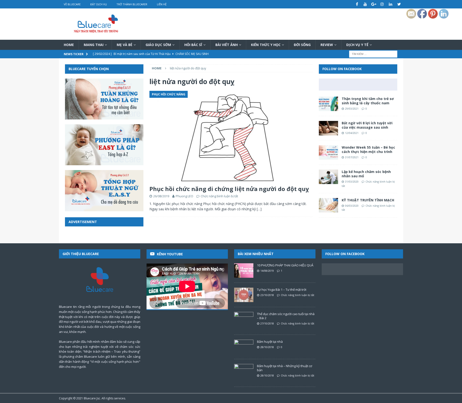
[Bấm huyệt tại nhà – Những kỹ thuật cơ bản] (243, 371)
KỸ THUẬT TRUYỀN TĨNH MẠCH (368, 200)
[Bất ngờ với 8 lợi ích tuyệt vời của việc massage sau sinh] (328, 128)
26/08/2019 (161, 196)
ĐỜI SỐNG (302, 44)
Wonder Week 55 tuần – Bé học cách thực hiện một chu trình (368, 149)
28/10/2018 (267, 347)
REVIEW (327, 44)
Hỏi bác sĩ (193, 44)
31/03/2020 (352, 181)
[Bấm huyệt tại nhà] (243, 347)
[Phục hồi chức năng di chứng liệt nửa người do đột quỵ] (231, 137)
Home (69, 44)
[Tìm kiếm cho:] (373, 54)
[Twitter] (399, 4)
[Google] (374, 4)
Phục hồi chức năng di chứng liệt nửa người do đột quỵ (229, 189)
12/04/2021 (352, 133)
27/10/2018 (267, 323)
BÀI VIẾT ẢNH (226, 44)
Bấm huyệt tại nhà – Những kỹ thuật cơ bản (284, 368)
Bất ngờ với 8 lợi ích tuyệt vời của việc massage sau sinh (367, 125)
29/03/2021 (352, 108)
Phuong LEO (184, 196)
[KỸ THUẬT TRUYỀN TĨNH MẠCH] (328, 205)
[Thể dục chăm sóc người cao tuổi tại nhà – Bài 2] (243, 319)
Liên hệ (162, 4)
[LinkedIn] (390, 4)
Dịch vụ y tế (357, 44)
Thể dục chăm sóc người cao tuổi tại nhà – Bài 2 (285, 316)
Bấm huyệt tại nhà (270, 341)
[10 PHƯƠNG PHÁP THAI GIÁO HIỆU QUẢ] (243, 270)
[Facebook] (357, 4)
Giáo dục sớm (158, 44)
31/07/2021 (352, 157)
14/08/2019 (267, 270)
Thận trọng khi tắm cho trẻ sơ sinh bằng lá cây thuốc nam (368, 100)
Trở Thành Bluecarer (131, 4)
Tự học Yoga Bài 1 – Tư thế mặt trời (281, 289)
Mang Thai (93, 44)
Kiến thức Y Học (266, 44)
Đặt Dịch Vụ (98, 4)
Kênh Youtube (170, 254)
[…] (259, 209)
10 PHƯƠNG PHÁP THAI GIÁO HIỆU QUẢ (285, 265)
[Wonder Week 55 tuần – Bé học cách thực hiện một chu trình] (328, 152)
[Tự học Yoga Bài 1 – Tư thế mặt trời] (243, 295)
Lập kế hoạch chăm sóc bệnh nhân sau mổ (366, 173)
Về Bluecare (72, 4)
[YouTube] (365, 4)
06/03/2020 (352, 205)
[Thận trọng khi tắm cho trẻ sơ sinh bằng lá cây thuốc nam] (328, 104)
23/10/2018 (267, 295)
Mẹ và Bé (124, 44)
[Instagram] (382, 4)
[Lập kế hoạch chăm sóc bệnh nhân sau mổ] (328, 177)
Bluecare (90, 398)
